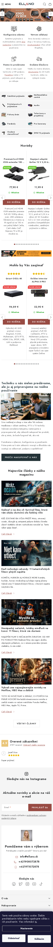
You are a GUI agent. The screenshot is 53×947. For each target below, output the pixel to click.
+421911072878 (29, 867)
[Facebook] (14, 884)
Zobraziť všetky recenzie (34, 745)
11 (33, 244)
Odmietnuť (14, 938)
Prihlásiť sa (40, 807)
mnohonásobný (33, 45)
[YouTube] (34, 884)
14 (38, 244)
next (50, 198)
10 (31, 244)
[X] (20, 884)
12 (34, 244)
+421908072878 (29, 861)
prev (2, 198)
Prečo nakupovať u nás (21, 457)
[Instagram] (27, 884)
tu (36, 921)
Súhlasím (39, 939)
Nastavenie (26, 928)
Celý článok (6, 534)
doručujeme (33, 72)
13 (36, 244)
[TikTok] (41, 884)
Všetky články (26, 723)
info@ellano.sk (29, 856)
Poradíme (9, 75)
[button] (2, 14)
